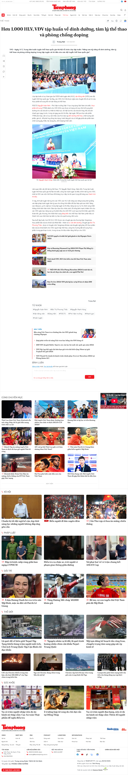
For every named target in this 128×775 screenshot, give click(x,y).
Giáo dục (97, 15)
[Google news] (98, 754)
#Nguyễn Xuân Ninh (40, 309)
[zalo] (93, 754)
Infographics (77, 735)
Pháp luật (58, 15)
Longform (62, 735)
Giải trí (91, 15)
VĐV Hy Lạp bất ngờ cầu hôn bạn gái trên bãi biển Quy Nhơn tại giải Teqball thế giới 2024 (63, 350)
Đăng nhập (36, 366)
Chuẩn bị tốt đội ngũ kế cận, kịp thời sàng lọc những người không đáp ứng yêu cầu (21, 524)
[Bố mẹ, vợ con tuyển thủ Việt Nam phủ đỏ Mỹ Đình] (106, 586)
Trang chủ (3, 15)
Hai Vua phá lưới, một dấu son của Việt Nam (48, 475)
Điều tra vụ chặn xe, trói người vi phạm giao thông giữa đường (61, 563)
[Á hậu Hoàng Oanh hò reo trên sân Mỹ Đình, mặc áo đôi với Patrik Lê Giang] (22, 586)
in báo (116, 21)
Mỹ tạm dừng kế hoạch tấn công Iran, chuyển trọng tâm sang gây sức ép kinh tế (105, 644)
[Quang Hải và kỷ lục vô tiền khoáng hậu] (83, 409)
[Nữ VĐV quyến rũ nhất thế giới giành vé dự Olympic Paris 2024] (39, 238)
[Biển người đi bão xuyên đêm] (64, 507)
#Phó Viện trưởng (75, 314)
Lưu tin (4, 66)
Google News (125, 21)
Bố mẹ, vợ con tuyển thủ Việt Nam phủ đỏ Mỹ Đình (105, 601)
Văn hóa (84, 15)
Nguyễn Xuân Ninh (44, 105)
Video (119, 15)
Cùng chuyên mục (12, 397)
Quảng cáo (101, 1)
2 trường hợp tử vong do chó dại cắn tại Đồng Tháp (62, 713)
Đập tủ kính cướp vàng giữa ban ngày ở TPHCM (20, 563)
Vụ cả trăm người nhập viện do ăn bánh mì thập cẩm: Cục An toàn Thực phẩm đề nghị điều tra (21, 714)
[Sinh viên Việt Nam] (113, 729)
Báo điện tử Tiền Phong (64, 7)
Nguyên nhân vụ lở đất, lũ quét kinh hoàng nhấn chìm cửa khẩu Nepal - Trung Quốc (64, 644)
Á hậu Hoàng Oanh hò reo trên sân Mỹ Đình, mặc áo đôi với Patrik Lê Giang (21, 603)
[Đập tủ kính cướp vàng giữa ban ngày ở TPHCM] (22, 548)
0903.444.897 (58, 752)
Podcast (47, 735)
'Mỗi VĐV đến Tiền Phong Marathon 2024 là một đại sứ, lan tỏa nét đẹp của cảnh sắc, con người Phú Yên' (69, 271)
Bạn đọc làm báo (12, 770)
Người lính (73, 15)
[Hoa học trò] (124, 729)
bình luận (121, 21)
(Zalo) (40, 752)
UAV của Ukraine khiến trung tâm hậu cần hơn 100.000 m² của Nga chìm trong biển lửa (15, 675)
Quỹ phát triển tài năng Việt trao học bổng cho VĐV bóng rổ (59, 340)
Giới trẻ (50, 15)
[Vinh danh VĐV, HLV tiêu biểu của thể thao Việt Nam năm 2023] (39, 261)
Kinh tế (15, 15)
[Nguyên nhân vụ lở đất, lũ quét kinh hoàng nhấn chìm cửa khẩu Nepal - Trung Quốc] (64, 627)
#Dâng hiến (52, 314)
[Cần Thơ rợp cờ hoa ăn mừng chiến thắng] (106, 507)
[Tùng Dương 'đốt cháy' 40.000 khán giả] (64, 586)
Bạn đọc (102, 741)
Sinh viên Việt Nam (69, 1)
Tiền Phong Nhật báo (53, 1)
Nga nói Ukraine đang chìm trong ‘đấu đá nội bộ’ (47, 674)
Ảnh (31, 735)
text (112, 21)
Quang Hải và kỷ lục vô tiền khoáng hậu (81, 421)
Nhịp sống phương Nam (51, 745)
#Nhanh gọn (89, 314)
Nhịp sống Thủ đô (35, 745)
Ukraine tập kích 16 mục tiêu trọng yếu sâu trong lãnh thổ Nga (79, 674)
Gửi (89, 377)
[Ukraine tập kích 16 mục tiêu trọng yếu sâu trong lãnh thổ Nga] (79, 662)
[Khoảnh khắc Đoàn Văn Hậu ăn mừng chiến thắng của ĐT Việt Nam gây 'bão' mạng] (17, 463)
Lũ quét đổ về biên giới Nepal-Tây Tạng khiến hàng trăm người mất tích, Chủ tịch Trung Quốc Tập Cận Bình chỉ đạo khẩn (22, 645)
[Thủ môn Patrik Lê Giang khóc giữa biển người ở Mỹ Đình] (83, 436)
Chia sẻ (4, 61)
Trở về (4, 77)
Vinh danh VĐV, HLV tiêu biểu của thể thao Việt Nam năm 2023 (69, 260)
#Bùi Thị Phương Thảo (58, 309)
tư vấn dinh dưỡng (75, 223)
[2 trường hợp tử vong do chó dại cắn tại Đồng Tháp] (64, 698)
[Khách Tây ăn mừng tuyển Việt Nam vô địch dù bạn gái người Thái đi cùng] (17, 436)
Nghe (4, 56)
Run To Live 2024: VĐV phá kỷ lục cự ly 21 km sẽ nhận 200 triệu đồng (69, 283)
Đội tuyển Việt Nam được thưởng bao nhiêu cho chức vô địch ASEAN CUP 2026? (49, 422)
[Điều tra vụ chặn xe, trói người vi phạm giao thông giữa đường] (64, 548)
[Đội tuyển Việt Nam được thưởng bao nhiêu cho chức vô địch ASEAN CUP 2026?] (50, 409)
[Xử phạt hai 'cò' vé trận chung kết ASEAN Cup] (106, 548)
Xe (79, 15)
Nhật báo (19, 735)
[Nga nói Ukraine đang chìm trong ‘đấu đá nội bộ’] (48, 662)
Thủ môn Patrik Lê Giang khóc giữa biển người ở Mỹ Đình (81, 448)
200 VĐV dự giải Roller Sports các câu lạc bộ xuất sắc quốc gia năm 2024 (65, 345)
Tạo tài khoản (48, 366)
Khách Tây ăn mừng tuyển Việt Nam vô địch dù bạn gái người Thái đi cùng (16, 449)
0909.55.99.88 (33, 752)
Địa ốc (30, 15)
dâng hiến (65, 213)
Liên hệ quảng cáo (33, 749)
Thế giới (43, 15)
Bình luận (4, 71)
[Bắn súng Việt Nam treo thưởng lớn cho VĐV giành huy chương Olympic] (88, 333)
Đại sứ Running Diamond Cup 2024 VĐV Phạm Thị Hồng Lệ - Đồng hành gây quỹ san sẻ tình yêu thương (70, 249)
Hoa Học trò (81, 1)
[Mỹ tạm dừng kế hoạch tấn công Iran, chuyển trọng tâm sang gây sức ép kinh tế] (106, 627)
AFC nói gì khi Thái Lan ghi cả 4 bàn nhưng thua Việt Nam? (49, 448)
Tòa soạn (92, 1)
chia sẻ (108, 21)
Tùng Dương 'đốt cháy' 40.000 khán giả (61, 601)
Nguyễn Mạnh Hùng (45, 180)
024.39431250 (8, 756)
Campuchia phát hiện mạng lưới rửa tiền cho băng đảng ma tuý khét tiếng (111, 675)
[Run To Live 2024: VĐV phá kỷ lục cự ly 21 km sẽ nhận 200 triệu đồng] (39, 284)
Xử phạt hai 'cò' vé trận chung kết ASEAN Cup (103, 563)
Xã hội (9, 15)
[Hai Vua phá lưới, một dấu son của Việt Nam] (50, 463)
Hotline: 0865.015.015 (37, 1)
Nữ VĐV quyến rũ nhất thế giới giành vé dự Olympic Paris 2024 (69, 237)
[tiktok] (88, 754)
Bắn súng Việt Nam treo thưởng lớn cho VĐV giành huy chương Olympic (55, 333)
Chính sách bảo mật (112, 749)
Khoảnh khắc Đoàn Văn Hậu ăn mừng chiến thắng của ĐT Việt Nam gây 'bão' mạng (16, 476)
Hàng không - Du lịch (8, 745)
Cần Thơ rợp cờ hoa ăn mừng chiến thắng (106, 522)
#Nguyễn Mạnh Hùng (78, 309)
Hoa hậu (112, 15)
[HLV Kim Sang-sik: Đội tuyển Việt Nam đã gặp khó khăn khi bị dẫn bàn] (83, 463)
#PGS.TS (62, 314)
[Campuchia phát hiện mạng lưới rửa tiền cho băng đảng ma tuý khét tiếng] (111, 662)
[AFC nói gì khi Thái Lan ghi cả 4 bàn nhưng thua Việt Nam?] (50, 436)
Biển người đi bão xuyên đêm (64, 521)
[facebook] (122, 1)
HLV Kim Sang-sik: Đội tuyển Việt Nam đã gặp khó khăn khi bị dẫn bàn (82, 475)
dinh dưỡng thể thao (75, 116)
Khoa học (105, 15)
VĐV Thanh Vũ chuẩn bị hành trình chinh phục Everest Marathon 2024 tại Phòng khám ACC (65, 357)
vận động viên (80, 96)
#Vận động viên (39, 314)
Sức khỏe (36, 15)
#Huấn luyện (37, 318)
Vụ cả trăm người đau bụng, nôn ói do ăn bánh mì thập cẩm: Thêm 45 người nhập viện (105, 714)
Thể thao (65, 15)
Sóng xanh (22, 15)
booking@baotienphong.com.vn (38, 754)
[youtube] (125, 1)
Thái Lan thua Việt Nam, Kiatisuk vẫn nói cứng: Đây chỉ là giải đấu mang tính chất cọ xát (16, 422)
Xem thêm (124, 15)
